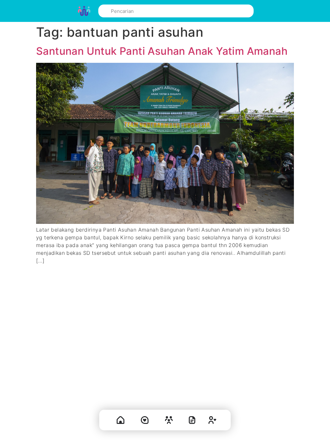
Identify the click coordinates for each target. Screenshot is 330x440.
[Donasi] (145, 421)
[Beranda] (120, 421)
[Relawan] (169, 421)
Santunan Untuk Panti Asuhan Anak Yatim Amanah (161, 51)
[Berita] (192, 421)
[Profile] (212, 421)
